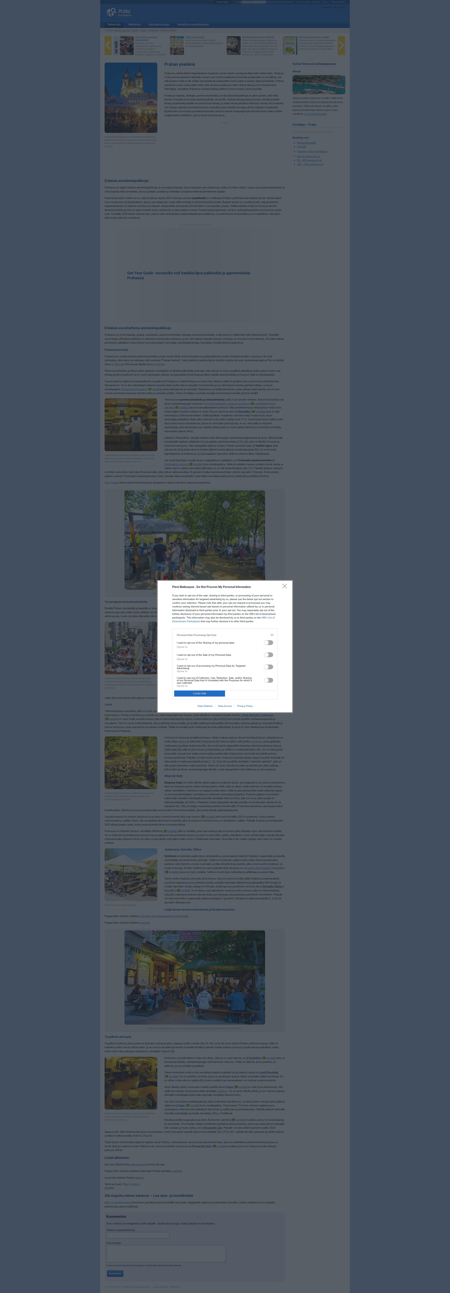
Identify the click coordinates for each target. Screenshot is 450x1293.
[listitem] (225, 635)
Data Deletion (205, 706)
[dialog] (225, 646)
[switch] (268, 642)
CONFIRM (199, 693)
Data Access (225, 706)
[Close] (285, 587)
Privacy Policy (245, 706)
